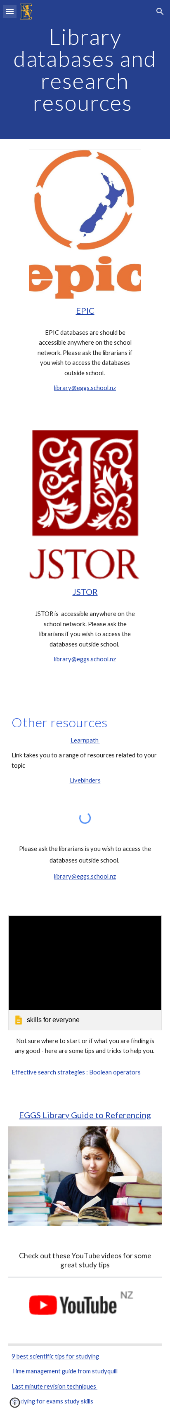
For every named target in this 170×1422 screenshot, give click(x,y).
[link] (85, 972)
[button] (10, 11)
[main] (85, 69)
